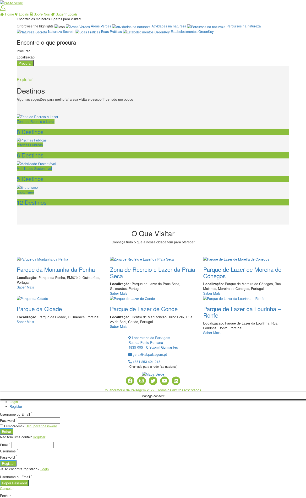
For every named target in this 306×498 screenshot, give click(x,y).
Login (14, 401)
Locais (24, 14)
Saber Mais (25, 287)
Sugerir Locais (66, 14)
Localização (26, 57)
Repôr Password (14, 483)
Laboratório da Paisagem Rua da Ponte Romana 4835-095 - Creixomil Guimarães (153, 342)
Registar (16, 406)
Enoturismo (25, 192)
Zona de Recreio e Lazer (36, 121)
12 (32, 202)
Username (9, 451)
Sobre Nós (42, 14)
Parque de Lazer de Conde (144, 308)
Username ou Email (16, 414)
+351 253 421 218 (146, 361)
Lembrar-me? (14, 426)
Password (8, 420)
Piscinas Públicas (30, 144)
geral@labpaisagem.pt (149, 354)
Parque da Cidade (39, 308)
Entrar (6, 431)
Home (9, 14)
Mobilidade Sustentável (34, 168)
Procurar (23, 50)
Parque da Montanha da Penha (56, 269)
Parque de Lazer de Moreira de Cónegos (242, 272)
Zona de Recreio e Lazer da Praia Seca (152, 272)
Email (5, 444)
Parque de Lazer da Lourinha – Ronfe (242, 311)
